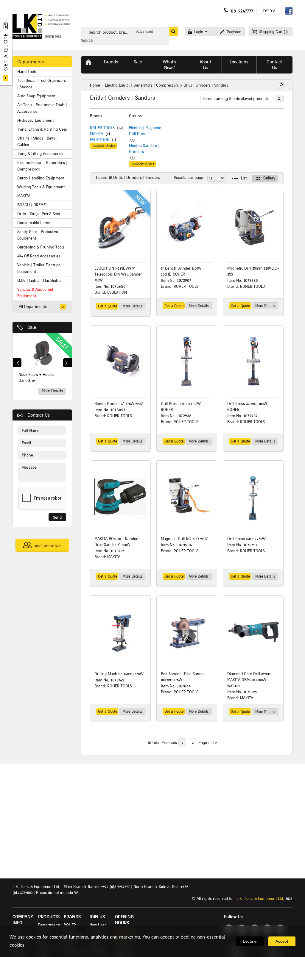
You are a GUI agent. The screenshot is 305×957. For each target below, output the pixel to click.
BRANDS (72, 917)
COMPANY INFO (23, 920)
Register (233, 32)
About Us (205, 64)
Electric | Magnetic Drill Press (145, 131)
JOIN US (97, 917)
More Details (52, 391)
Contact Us (274, 64)
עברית (269, 11)
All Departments (33, 306)
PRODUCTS (49, 917)
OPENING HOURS (124, 920)
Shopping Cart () (273, 32)
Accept (282, 941)
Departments (49, 925)
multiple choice (104, 146)
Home (95, 85)
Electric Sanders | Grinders (144, 148)
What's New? (169, 64)
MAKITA (96, 134)
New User (97, 925)
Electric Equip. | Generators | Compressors (142, 85)
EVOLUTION (100, 139)
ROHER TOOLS (102, 128)
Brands (111, 62)
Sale (31, 327)
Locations (239, 62)
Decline (249, 941)
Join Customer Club (47, 546)
